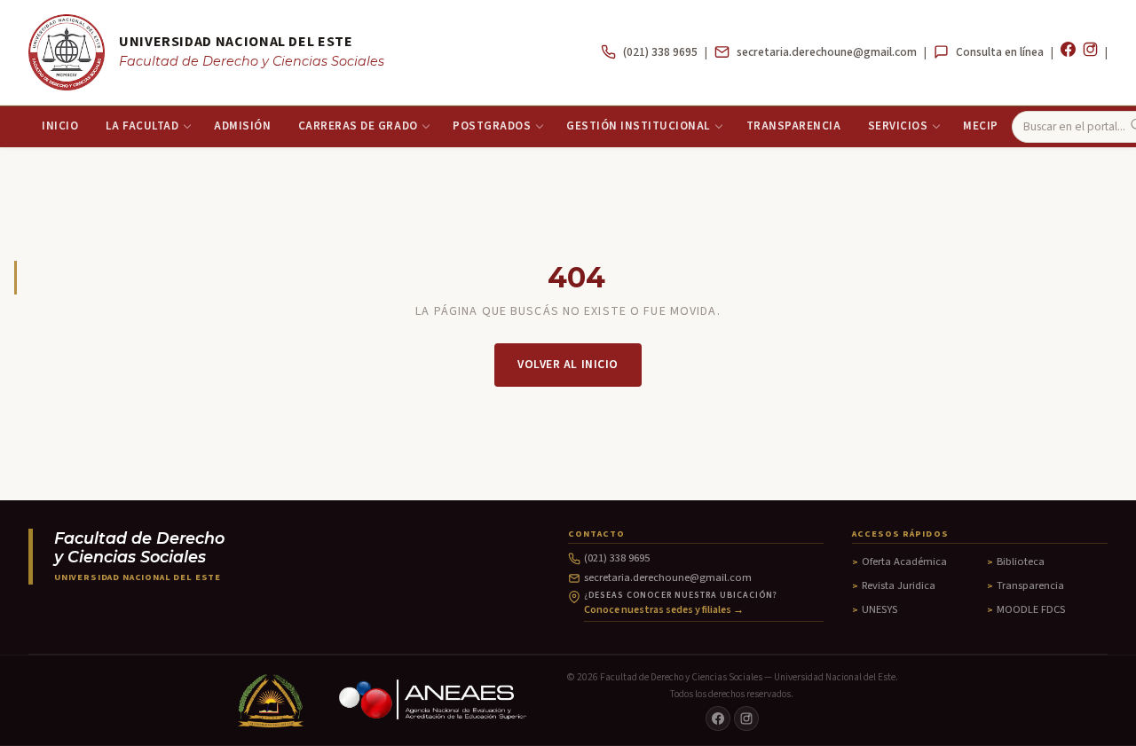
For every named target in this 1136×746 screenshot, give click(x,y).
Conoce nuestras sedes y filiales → (664, 609)
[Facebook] (1068, 52)
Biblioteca (1021, 561)
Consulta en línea (1000, 51)
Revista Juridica (898, 585)
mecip (980, 126)
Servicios (898, 126)
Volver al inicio (568, 364)
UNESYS (879, 609)
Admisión (242, 126)
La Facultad (142, 126)
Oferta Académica (904, 561)
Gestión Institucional (638, 126)
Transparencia (793, 126)
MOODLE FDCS (1031, 609)
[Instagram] (1090, 52)
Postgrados (492, 126)
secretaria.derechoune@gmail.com (827, 51)
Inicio (60, 126)
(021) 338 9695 (660, 51)
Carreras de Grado (358, 126)
